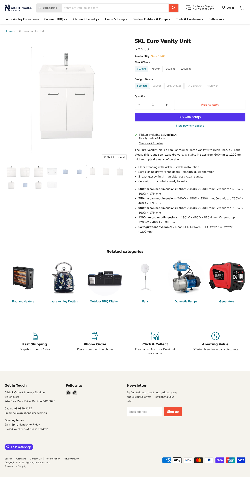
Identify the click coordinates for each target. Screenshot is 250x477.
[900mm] (171, 73)
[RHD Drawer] (194, 90)
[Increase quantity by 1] (166, 105)
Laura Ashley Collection (21, 19)
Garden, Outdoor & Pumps (151, 19)
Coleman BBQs (55, 19)
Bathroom (215, 19)
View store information (151, 143)
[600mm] (142, 73)
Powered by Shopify (15, 466)
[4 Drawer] (213, 90)
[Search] (173, 8)
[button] (228, 8)
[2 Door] (157, 90)
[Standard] (143, 90)
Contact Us (36, 458)
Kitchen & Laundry (85, 19)
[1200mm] (186, 73)
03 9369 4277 (23, 408)
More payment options (190, 125)
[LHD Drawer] (174, 90)
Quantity (140, 96)
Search (8, 458)
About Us (21, 458)
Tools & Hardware (189, 19)
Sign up (173, 411)
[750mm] (156, 73)
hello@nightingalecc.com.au (30, 413)
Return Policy (53, 458)
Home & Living (115, 19)
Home (9, 31)
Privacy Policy (71, 458)
